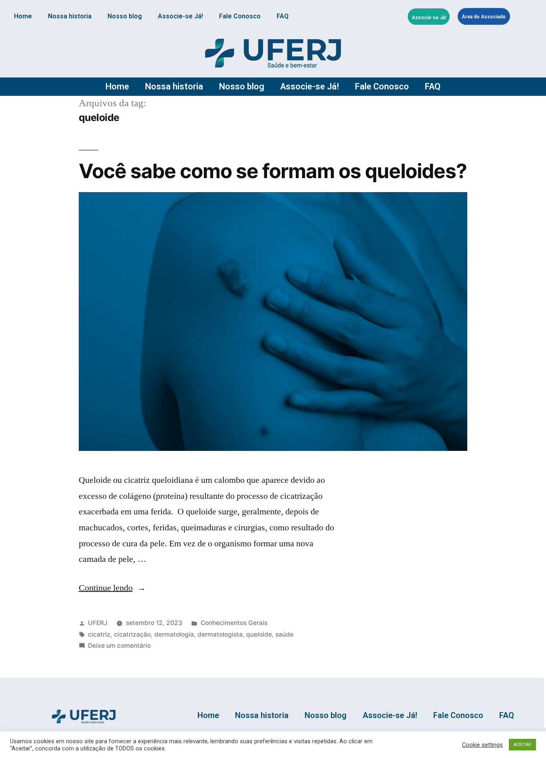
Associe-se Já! (180, 16)
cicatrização (132, 634)
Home (23, 16)
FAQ (283, 16)
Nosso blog (125, 16)
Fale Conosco (240, 16)
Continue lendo (112, 587)
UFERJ (98, 623)
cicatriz (99, 634)
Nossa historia (70, 16)
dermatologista (220, 634)
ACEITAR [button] (522, 744)
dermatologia (174, 634)
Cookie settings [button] (482, 744)
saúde (284, 634)
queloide (259, 634)
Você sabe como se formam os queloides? (273, 171)
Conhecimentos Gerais (234, 623)
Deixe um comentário (119, 645)
